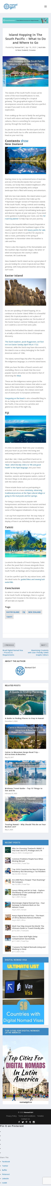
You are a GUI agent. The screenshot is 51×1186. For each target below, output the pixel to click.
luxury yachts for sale (36, 230)
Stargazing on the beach (15, 398)
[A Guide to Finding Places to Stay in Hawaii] (25, 702)
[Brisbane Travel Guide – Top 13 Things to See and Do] (25, 773)
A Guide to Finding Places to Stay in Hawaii (24, 718)
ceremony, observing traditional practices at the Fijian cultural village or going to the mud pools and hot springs (25, 493)
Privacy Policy (11, 1116)
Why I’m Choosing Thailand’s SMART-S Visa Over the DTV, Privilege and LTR (28, 849)
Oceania (32, 50)
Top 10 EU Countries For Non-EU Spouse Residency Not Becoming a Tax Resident (29, 870)
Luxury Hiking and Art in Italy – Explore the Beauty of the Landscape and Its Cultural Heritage (28, 892)
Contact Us (25, 1119)
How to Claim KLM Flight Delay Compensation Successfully (24, 937)
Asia (22, 952)
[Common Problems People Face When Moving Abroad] (8, 860)
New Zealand (34, 612)
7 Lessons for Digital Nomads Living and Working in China (28, 948)
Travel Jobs (25, 931)
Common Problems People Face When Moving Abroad (27, 860)
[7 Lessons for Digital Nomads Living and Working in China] (8, 949)
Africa (23, 920)
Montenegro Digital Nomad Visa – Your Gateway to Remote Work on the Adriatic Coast (28, 905)
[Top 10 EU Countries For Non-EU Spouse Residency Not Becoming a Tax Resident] (8, 871)
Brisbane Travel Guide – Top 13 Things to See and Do (23, 789)
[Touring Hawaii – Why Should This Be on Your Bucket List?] (25, 809)
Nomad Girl (19, 47)
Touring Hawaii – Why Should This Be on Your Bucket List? (25, 825)
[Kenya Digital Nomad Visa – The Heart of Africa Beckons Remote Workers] (8, 917)
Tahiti (9, 617)
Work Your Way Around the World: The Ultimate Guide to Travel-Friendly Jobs (28, 927)
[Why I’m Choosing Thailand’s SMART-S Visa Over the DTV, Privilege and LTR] (8, 850)
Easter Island (12, 612)
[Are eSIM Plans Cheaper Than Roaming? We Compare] (8, 881)
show (24, 141)
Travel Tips (25, 863)
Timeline (40, 1116)
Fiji (24, 612)
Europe (24, 874)
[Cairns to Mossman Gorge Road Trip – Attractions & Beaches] (25, 736)
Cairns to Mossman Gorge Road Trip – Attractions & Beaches (22, 753)
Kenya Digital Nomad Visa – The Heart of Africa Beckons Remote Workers (28, 916)
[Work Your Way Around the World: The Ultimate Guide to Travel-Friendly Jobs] (8, 928)
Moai (19, 375)
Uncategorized (27, 853)
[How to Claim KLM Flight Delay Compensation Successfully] (8, 938)
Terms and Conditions (26, 1116)
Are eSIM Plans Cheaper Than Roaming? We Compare (28, 881)
